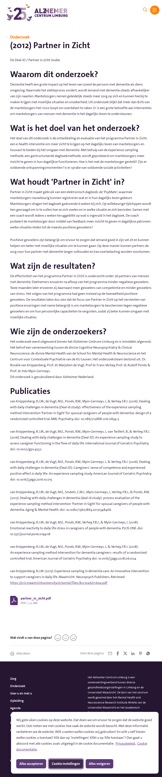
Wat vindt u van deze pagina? (31, 637)
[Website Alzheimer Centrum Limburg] (37, 12)
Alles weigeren (99, 763)
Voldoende (65, 637)
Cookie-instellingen (66, 763)
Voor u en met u (21, 693)
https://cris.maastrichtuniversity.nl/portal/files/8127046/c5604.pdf (58, 583)
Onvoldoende (72, 637)
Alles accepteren (31, 763)
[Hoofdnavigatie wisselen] (154, 10)
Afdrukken (23, 653)
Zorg (13, 679)
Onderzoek (20, 37)
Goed (57, 637)
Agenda (15, 708)
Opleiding (17, 701)
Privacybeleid (125, 743)
